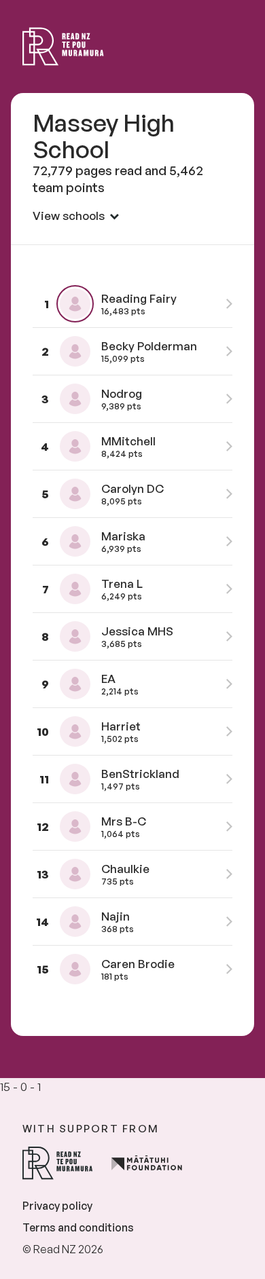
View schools (69, 215)
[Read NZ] (63, 46)
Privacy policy (57, 1205)
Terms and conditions (78, 1227)
